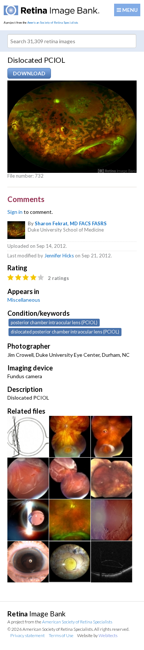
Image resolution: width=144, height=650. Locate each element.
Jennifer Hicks (59, 256)
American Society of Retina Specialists (52, 22)
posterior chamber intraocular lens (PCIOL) (54, 322)
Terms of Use (61, 635)
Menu (129, 10)
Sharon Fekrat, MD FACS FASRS (71, 223)
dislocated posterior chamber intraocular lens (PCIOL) (65, 332)
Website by (97, 635)
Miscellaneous (23, 300)
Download (29, 73)
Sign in (15, 212)
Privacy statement (27, 635)
